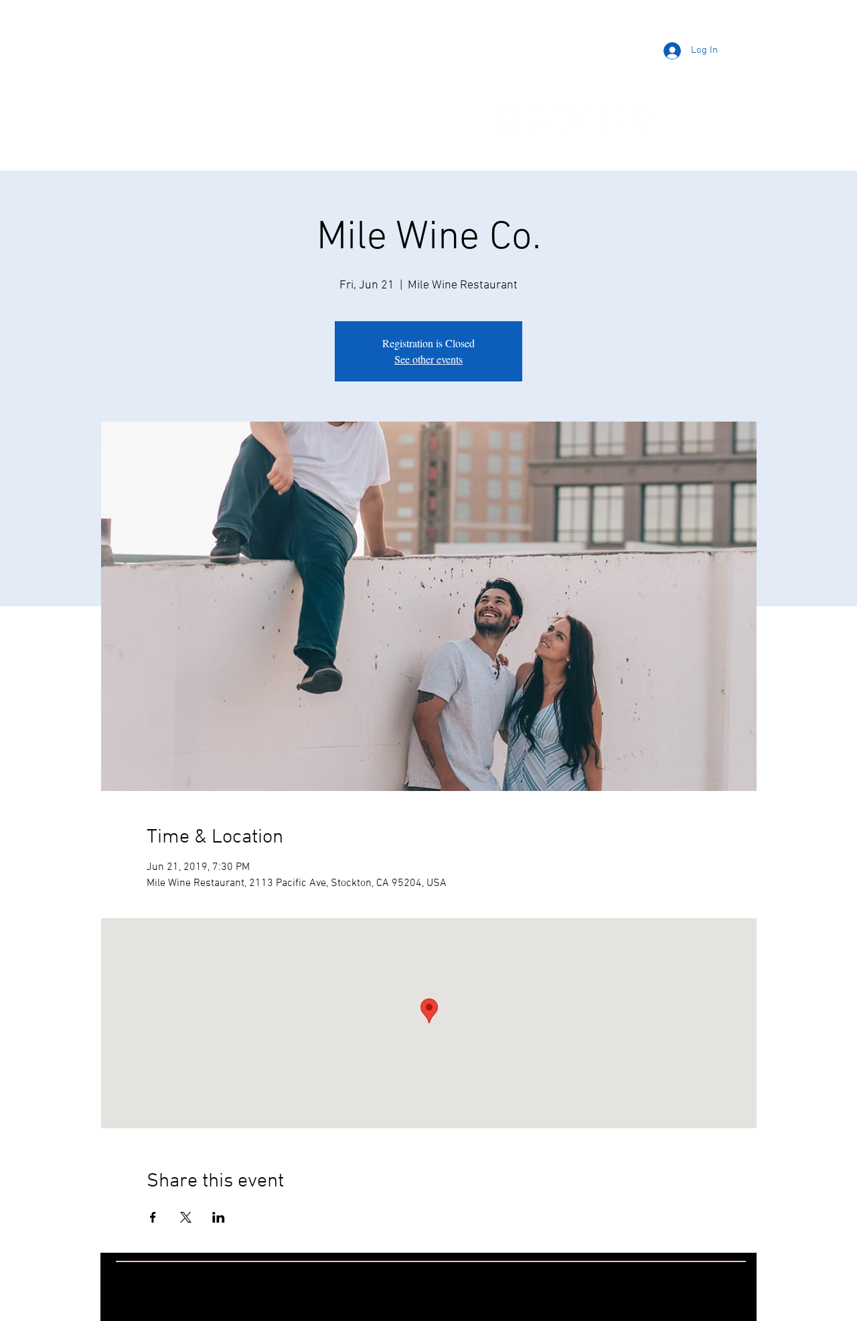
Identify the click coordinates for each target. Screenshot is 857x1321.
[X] (611, 118)
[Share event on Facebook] (153, 1217)
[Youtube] (577, 118)
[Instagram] (543, 118)
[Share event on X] (185, 1217)
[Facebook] (509, 118)
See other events (428, 359)
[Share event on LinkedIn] (218, 1217)
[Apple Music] (679, 118)
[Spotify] (645, 118)
